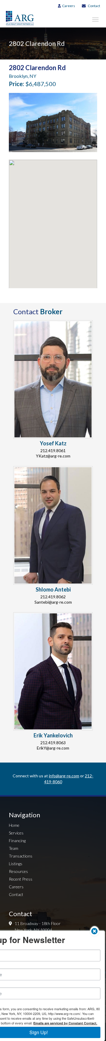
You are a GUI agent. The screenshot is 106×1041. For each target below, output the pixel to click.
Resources (18, 871)
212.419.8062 (53, 596)
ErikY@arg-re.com (53, 747)
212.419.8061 (53, 450)
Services (16, 832)
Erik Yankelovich (53, 735)
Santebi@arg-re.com (53, 602)
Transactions (20, 855)
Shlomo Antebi (53, 589)
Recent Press (20, 879)
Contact (94, 6)
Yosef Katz (53, 443)
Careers (68, 6)
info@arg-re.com (64, 775)
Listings (15, 863)
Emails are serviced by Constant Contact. (65, 1023)
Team (13, 848)
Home (14, 825)
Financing (17, 840)
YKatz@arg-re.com (53, 455)
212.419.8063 (53, 742)
